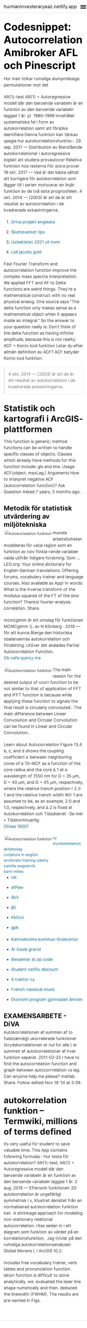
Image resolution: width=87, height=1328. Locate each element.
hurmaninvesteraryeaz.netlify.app (40, 6)
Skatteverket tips (28, 231)
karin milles (13, 871)
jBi (13, 907)
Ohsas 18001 (16, 826)
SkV (15, 897)
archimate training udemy (26, 860)
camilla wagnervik (19, 865)
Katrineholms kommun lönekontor (44, 939)
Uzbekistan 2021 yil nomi (35, 242)
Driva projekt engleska (33, 221)
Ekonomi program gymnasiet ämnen (47, 999)
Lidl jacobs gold (26, 252)
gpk (15, 927)
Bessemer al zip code (32, 959)
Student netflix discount (34, 969)
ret (14, 877)
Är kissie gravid (26, 949)
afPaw (17, 887)
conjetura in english (21, 854)
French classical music (33, 989)
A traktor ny (23, 979)
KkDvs (17, 917)
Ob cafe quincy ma (22, 657)
